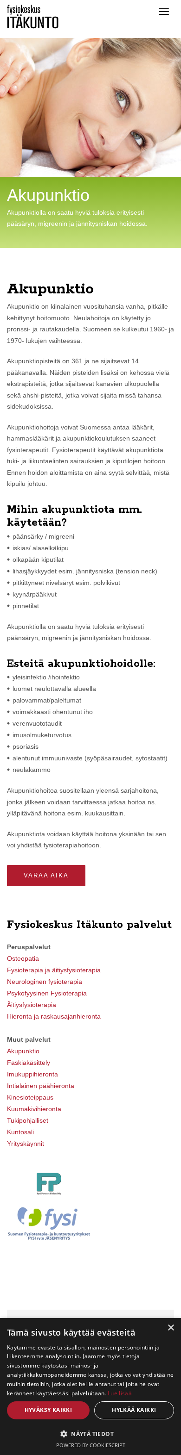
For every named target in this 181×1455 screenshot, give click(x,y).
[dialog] (90, 1386)
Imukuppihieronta (32, 1074)
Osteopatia (23, 958)
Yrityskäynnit (25, 1143)
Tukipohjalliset (27, 1120)
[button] (90, 1433)
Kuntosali (20, 1132)
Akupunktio (23, 1051)
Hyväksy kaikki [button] (48, 1410)
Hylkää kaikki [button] (134, 1410)
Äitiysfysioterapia (31, 1004)
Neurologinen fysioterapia (44, 981)
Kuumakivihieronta (34, 1109)
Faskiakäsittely (28, 1062)
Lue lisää (120, 1393)
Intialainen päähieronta (40, 1085)
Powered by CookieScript (90, 1445)
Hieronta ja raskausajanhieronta (54, 1016)
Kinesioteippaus (30, 1097)
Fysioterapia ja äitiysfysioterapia (54, 970)
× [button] (170, 1327)
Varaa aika (46, 875)
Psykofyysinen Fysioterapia (47, 993)
